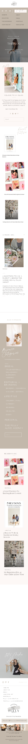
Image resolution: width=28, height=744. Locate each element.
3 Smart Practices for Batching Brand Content (14, 194)
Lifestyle (8, 530)
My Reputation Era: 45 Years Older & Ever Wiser (14, 573)
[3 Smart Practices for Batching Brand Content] (14, 472)
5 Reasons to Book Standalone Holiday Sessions (10, 535)
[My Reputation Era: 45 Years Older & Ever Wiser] (14, 554)
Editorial (5, 269)
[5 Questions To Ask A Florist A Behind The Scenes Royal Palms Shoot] (4, 296)
